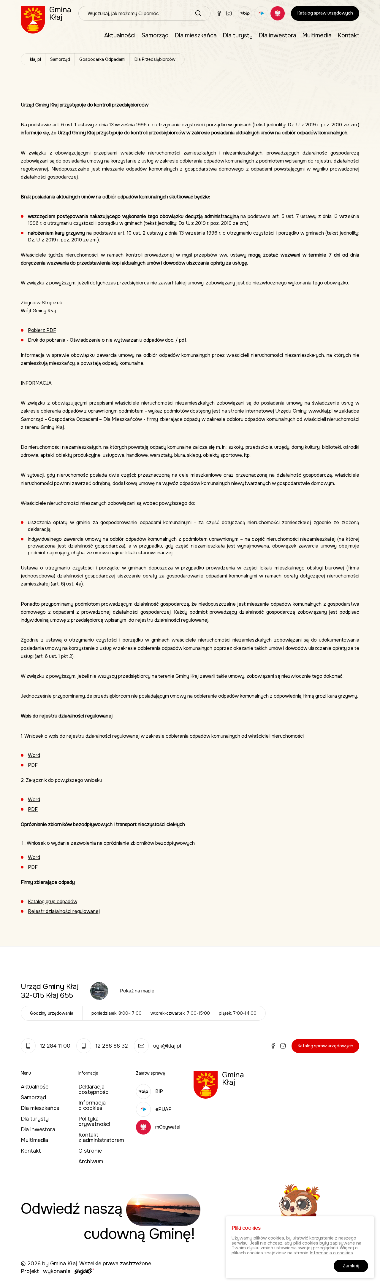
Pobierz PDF (42, 330)
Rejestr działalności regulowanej (64, 911)
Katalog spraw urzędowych (325, 13)
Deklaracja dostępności (94, 1089)
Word (34, 755)
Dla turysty (238, 35)
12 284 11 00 (55, 1046)
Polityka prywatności (94, 1121)
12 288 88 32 (112, 1046)
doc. (169, 340)
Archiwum (90, 1161)
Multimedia (317, 35)
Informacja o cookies (92, 1105)
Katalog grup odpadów (52, 901)
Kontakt (348, 35)
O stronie (90, 1150)
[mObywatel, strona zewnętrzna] (277, 13)
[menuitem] (119, 36)
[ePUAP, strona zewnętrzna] (261, 13)
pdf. (183, 340)
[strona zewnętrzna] (83, 1271)
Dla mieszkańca (196, 35)
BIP (159, 1091)
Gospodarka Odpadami (102, 59)
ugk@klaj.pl (167, 1046)
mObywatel (167, 1127)
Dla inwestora (277, 35)
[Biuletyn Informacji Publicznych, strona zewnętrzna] (245, 13)
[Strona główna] (46, 19)
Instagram (229, 13)
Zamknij (351, 1266)
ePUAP (163, 1109)
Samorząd (155, 35)
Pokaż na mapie (137, 991)
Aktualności (119, 35)
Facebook (219, 13)
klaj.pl (35, 59)
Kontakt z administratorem (101, 1137)
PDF (33, 765)
